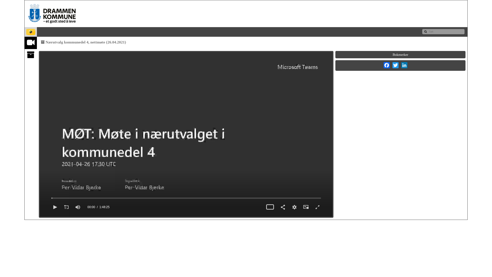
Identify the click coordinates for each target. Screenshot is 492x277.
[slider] (186, 198)
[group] (78, 207)
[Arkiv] (31, 55)
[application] (186, 134)
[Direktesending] (31, 42)
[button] (55, 207)
